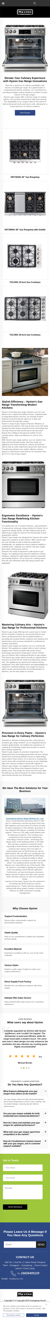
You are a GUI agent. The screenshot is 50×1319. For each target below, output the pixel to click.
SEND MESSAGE (15, 1207)
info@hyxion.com (16, 1279)
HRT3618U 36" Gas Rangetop (25, 177)
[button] (21, 1068)
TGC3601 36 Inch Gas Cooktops (25, 335)
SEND (41, 1244)
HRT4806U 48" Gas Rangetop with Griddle (25, 230)
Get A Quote (25, 113)
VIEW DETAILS (25, 151)
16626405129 (30, 1273)
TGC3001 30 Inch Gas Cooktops (25, 282)
